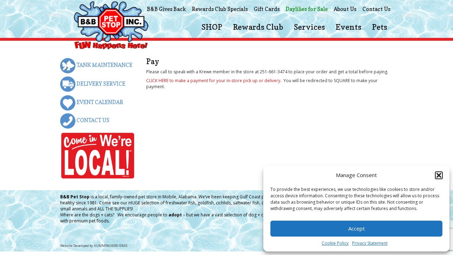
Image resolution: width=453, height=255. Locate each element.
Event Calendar (99, 102)
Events (348, 27)
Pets (379, 27)
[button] (438, 175)
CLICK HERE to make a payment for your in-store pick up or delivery (213, 81)
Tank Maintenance (103, 65)
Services (309, 27)
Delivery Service (100, 83)
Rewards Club (258, 27)
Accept (356, 228)
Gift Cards (267, 9)
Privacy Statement (370, 243)
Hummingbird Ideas (110, 245)
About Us (345, 9)
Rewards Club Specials (220, 9)
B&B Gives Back (166, 9)
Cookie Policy (335, 243)
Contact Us (376, 9)
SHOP (211, 27)
